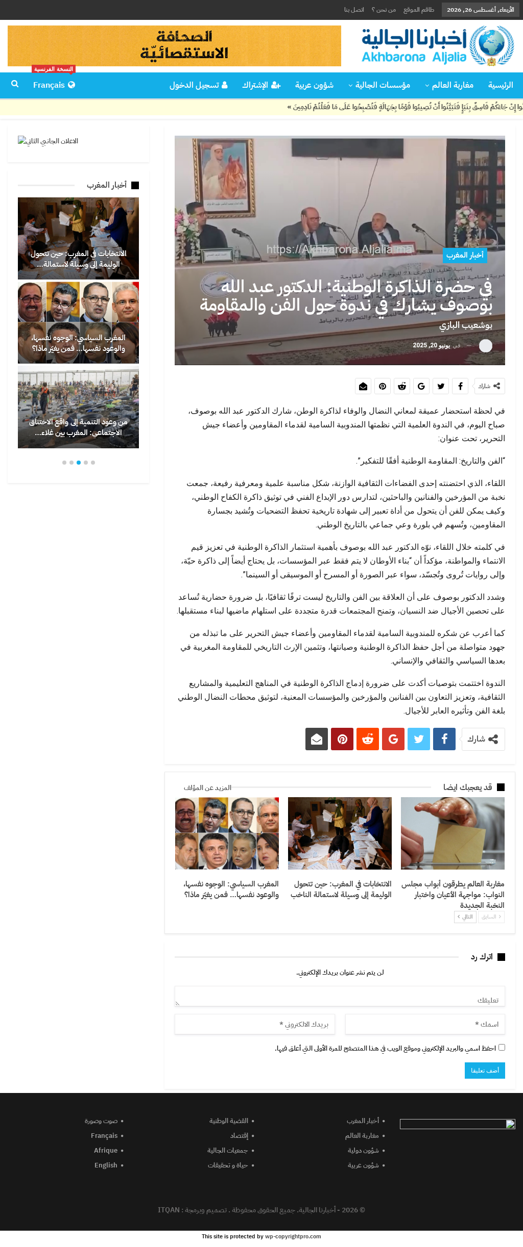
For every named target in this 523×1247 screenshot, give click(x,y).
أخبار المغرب (465, 255)
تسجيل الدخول (194, 85)
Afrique (105, 1150)
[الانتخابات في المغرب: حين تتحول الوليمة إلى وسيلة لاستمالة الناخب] (340, 833)
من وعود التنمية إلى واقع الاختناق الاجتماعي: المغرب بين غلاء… (78, 427)
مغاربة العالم (452, 85)
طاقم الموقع (418, 9)
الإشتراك (255, 85)
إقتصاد (239, 1135)
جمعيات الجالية (227, 1150)
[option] (78, 322)
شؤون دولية (363, 1150)
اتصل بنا (354, 9)
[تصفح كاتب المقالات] (485, 345)
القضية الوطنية (228, 1121)
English (105, 1165)
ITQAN (169, 1210)
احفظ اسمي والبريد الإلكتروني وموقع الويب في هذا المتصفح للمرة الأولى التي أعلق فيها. (385, 1048)
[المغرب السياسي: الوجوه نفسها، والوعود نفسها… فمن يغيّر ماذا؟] (227, 833)
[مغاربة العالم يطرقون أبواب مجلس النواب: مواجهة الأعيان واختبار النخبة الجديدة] (453, 833)
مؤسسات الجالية (382, 85)
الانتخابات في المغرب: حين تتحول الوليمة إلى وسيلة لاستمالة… (79, 258)
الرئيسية (500, 85)
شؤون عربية (314, 85)
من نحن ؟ (384, 9)
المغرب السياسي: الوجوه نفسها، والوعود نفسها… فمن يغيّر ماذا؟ (78, 343)
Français (53, 82)
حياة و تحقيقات (228, 1165)
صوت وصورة (101, 1121)
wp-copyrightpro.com (293, 1236)
